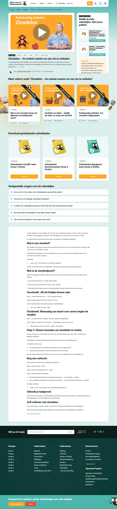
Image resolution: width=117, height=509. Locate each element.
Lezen (36, 468)
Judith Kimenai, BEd (24, 71)
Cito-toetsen (38, 456)
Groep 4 (11, 459)
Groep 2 (11, 454)
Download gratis (16, 504)
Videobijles (64, 468)
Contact (88, 451)
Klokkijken (37, 459)
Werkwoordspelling (66, 459)
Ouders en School (66, 456)
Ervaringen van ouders (93, 459)
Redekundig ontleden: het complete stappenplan (91, 114)
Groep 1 (11, 451)
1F (50, 55)
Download (24, 176)
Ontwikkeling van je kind (42, 471)
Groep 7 (31, 55)
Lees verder (21, 67)
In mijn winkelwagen (98, 40)
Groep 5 (11, 462)
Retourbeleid (89, 482)
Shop (89, 3)
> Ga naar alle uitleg (66, 471)
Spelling (62, 451)
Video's (18, 10)
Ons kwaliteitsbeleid (92, 456)
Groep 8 (37, 55)
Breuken (62, 462)
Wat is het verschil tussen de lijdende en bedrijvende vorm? (23, 115)
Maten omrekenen (40, 465)
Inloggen (96, 3)
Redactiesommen (66, 465)
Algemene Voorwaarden (93, 473)
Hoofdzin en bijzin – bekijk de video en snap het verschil (58, 114)
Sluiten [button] (31, 504)
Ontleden (25, 10)
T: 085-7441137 (90, 464)
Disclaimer (89, 485)
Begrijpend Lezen (40, 454)
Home (13, 10)
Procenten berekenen (41, 462)
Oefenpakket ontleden (34, 413)
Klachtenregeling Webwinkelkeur (96, 479)
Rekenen (37, 451)
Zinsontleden (44, 55)
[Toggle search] (100, 3)
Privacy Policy (90, 476)
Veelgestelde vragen (92, 454)
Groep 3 (11, 456)
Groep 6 (25, 55)
